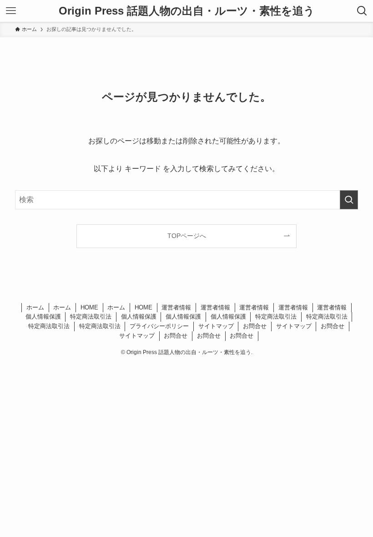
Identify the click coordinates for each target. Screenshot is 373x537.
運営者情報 (176, 307)
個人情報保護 (43, 316)
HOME (89, 307)
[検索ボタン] (362, 11)
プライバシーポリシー (159, 326)
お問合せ (255, 326)
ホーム (35, 307)
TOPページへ (186, 235)
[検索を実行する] (349, 199)
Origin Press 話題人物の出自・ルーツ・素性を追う (187, 10)
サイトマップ (216, 326)
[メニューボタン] (11, 11)
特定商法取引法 (90, 316)
